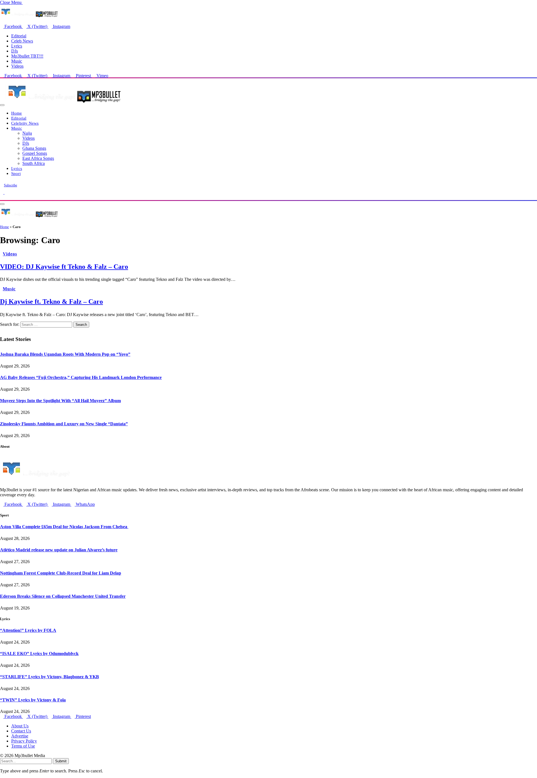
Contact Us (21, 731)
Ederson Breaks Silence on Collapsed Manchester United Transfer (63, 596)
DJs (14, 51)
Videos (17, 66)
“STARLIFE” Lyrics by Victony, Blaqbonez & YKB (49, 676)
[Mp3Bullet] (63, 103)
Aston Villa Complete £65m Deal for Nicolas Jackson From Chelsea (64, 526)
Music (16, 61)
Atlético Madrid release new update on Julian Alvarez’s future (58, 549)
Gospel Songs (34, 153)
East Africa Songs (38, 158)
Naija (27, 133)
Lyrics (16, 46)
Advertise (19, 736)
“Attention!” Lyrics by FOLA (28, 630)
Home (16, 113)
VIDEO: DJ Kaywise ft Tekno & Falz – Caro (64, 266)
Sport (16, 173)
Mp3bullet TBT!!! (27, 56)
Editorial (18, 36)
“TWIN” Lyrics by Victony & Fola (33, 700)
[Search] (1, 197)
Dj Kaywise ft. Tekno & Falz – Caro (51, 301)
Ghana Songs (34, 148)
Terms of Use (23, 746)
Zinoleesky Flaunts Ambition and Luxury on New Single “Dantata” (64, 423)
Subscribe (10, 185)
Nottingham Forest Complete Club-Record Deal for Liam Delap (60, 573)
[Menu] (2, 105)
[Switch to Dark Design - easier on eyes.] (2, 192)
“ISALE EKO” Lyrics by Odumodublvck (39, 653)
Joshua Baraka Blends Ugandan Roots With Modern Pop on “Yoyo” (65, 354)
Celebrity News (25, 123)
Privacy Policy (24, 741)
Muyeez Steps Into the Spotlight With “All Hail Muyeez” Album (60, 400)
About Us (20, 726)
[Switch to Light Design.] (6, 192)
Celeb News (22, 41)
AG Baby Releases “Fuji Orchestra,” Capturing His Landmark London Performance (81, 377)
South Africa (33, 163)
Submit (61, 761)
